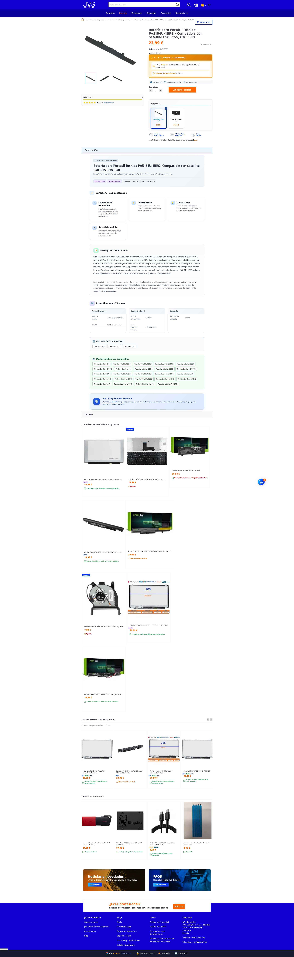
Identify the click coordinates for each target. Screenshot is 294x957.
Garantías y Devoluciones (128, 940)
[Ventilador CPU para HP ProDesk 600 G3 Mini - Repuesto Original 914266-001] (122, 612)
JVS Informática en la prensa (96, 926)
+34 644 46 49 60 (199, 942)
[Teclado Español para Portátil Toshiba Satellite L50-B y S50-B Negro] (165, 466)
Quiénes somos (91, 922)
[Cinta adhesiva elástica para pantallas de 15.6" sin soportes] (210, 835)
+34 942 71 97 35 (198, 937)
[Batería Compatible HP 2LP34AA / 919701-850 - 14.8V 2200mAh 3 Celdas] (121, 539)
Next (211, 719)
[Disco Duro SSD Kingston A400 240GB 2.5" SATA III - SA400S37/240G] (143, 835)
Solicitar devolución (126, 945)
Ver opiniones (161, 884)
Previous (208, 719)
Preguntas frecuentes (126, 931)
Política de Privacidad (159, 922)
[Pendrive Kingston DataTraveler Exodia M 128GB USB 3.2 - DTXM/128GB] (109, 835)
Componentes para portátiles (92, 726)
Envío (119, 922)
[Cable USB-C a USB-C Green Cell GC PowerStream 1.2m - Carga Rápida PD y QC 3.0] (176, 835)
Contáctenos (90, 931)
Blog (86, 936)
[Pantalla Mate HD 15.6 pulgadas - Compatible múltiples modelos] (176, 763)
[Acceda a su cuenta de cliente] (189, 6)
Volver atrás (205, 22)
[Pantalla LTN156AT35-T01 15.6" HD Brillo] (210, 763)
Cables (108, 726)
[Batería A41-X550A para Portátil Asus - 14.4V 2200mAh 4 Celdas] (143, 763)
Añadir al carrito (182, 89)
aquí (195, 140)
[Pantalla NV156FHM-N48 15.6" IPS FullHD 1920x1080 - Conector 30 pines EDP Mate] (121, 466)
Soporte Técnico (124, 936)
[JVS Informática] (89, 8)
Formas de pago (124, 926)
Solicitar (179, 906)
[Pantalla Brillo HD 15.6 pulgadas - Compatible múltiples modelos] (109, 763)
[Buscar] (177, 4)
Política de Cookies (158, 926)
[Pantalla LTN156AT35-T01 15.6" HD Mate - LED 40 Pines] (166, 611)
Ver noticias (95, 884)
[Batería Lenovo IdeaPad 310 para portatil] (206, 461)
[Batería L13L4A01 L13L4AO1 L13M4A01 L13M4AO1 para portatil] (170, 538)
